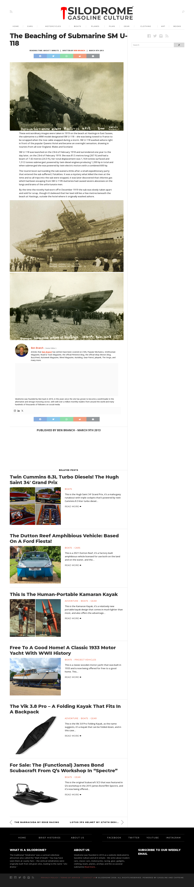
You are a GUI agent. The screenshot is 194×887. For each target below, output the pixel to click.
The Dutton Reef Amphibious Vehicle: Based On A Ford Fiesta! (64, 538)
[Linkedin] (18, 411)
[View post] (35, 506)
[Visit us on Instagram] (161, 36)
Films (112, 26)
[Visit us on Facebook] (149, 36)
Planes (95, 26)
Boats (77, 26)
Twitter (133, 837)
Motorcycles (53, 26)
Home (16, 26)
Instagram (173, 837)
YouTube (153, 837)
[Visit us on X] (155, 36)
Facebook (114, 837)
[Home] (97, 13)
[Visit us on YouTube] (15, 877)
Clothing (145, 26)
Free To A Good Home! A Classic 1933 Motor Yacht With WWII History (63, 650)
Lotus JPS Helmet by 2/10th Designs (96, 822)
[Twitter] (22, 411)
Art (163, 26)
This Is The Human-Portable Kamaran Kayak (64, 594)
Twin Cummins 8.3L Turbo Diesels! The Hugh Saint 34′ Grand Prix (64, 479)
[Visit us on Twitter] (19, 877)
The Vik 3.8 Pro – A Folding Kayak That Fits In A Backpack (65, 709)
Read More (72, 506)
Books (177, 26)
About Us (77, 837)
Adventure (71, 601)
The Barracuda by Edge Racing (36, 822)
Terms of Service (70, 878)
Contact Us (89, 878)
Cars (30, 26)
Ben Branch (79, 50)
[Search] (183, 11)
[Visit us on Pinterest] (24, 877)
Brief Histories (50, 837)
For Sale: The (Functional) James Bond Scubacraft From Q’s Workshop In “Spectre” (64, 767)
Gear (127, 26)
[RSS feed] (11, 12)
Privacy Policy (49, 878)
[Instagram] (15, 411)
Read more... (90, 866)
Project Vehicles (85, 660)
